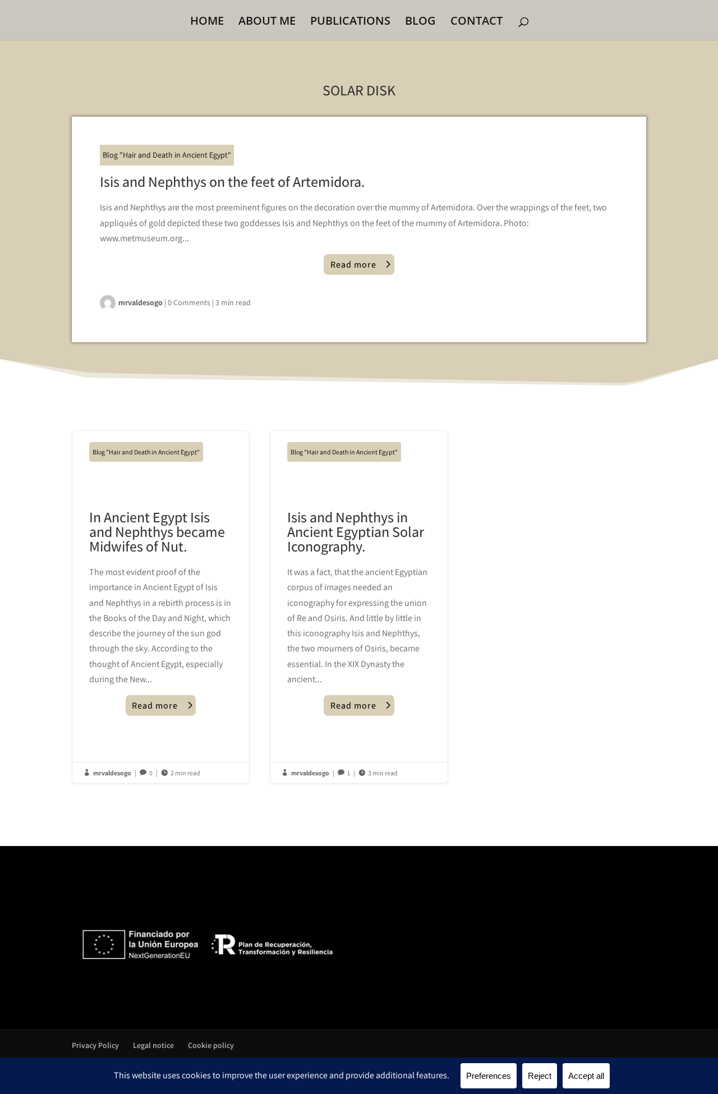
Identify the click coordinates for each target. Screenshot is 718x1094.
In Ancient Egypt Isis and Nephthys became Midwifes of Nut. (160, 607)
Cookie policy (211, 1045)
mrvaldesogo (140, 302)
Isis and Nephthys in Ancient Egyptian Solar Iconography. (358, 607)
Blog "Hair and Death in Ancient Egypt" (167, 155)
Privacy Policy (95, 1045)
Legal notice (153, 1045)
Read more (353, 264)
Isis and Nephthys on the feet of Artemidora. (232, 181)
